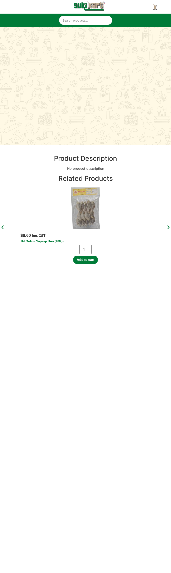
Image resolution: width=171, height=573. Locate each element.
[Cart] (154, 6)
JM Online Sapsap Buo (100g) (42, 241)
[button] (2, 227)
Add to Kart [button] (85, 260)
